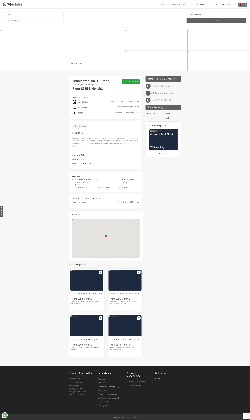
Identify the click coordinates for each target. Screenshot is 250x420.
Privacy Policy (104, 406)
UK (243, 5)
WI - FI (101, 180)
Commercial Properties (135, 382)
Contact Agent (131, 81)
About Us (101, 379)
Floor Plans (102, 390)
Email (166, 118)
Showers (125, 187)
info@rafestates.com (162, 93)
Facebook (151, 113)
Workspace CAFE (81, 187)
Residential (173, 5)
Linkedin (167, 113)
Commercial (160, 5)
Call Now (1, 211)
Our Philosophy (188, 5)
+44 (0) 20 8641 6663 (78, 394)
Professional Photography (108, 387)
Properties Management (107, 394)
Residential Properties (135, 385)
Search (216, 20)
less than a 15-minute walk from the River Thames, (83, 182)
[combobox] (34, 14)
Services (200, 5)
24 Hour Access (104, 187)
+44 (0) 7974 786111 (161, 100)
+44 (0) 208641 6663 (161, 86)
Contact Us (212, 5)
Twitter (150, 118)
